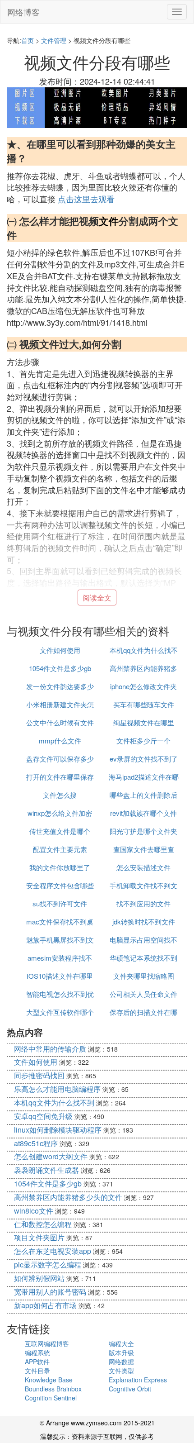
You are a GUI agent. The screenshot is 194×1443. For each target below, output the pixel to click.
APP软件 (37, 1361)
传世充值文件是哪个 (59, 831)
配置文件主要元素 (60, 849)
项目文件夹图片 (39, 1237)
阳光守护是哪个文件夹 (143, 831)
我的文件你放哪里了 (59, 867)
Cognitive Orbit (130, 1388)
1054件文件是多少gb (60, 668)
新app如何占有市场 (45, 1305)
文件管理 (53, 40)
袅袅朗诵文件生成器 (46, 1170)
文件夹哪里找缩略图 (143, 976)
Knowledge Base (49, 1379)
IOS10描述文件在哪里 (60, 976)
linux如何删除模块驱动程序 (58, 1129)
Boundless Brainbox (53, 1388)
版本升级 (121, 1352)
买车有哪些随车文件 (143, 704)
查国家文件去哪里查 (143, 849)
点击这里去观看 (86, 199)
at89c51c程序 (36, 1143)
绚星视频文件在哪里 (143, 722)
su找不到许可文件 (59, 903)
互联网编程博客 (47, 1343)
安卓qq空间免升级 (43, 1116)
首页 (27, 40)
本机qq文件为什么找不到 (54, 1102)
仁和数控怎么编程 (43, 1224)
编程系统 (37, 1352)
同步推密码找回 (39, 1075)
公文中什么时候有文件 (60, 722)
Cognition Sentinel (51, 1397)
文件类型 (121, 1370)
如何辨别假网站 (39, 1278)
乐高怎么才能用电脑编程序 (57, 1089)
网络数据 (121, 1361)
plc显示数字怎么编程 (47, 1264)
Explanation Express (138, 1379)
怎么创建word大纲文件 (51, 1156)
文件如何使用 (60, 650)
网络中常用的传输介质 (50, 1048)
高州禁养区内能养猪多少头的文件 (68, 1197)
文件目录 (37, 1370)
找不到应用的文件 (143, 903)
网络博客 (23, 12)
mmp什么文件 (60, 740)
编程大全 (121, 1343)
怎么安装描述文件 (143, 867)
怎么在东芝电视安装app (52, 1251)
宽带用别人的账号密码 (50, 1291)
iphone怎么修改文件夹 (143, 686)
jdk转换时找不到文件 (143, 921)
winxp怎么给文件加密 (60, 813)
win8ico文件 (33, 1210)
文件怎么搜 (60, 795)
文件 (109, 221)
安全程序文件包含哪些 (60, 885)
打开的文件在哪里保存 (60, 776)
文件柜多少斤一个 (143, 740)
